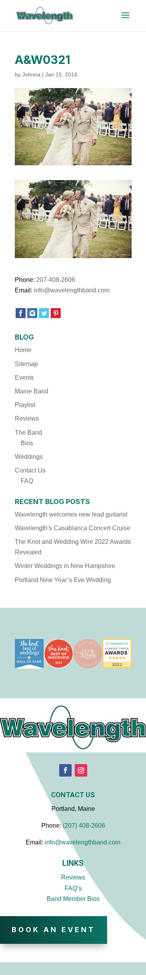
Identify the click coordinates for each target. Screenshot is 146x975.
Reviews (27, 418)
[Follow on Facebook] (65, 770)
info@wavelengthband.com (71, 290)
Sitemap (26, 364)
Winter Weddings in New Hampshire (65, 566)
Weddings (29, 456)
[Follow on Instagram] (81, 770)
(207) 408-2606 (84, 825)
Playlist (25, 405)
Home (23, 350)
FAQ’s (73, 888)
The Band (28, 432)
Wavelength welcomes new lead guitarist (71, 514)
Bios (27, 443)
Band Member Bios (73, 898)
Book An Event (53, 929)
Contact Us (30, 470)
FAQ (27, 481)
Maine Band (31, 391)
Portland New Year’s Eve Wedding (63, 580)
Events (24, 377)
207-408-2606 (55, 279)
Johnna (31, 74)
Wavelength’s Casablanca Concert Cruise (72, 528)
